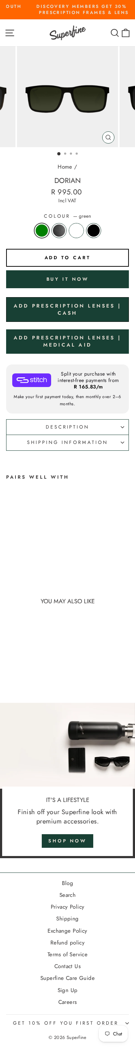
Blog (67, 883)
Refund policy (67, 943)
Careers (67, 1002)
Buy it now (67, 279)
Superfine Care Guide (67, 978)
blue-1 (76, 230)
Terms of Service (68, 954)
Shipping (67, 919)
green (42, 230)
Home (65, 167)
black (93, 230)
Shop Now (67, 840)
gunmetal (59, 230)
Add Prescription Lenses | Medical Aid (67, 341)
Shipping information (67, 442)
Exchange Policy (67, 931)
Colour (67, 216)
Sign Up (68, 990)
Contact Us (67, 966)
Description (68, 427)
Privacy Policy (68, 907)
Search (67, 895)
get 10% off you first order (65, 1023)
